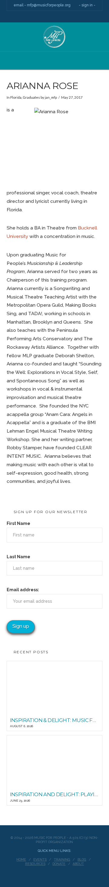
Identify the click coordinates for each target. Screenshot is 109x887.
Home (21, 860)
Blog (82, 860)
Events (40, 860)
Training (62, 860)
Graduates (31, 97)
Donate (58, 864)
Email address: (23, 589)
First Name (18, 523)
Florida (15, 97)
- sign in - (87, 5)
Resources (35, 864)
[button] (54, 65)
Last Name (18, 556)
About (78, 864)
